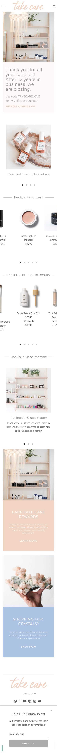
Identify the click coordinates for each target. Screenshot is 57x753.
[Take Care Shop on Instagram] (34, 701)
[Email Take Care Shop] (39, 701)
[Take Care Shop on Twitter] (15, 701)
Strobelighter (28, 218)
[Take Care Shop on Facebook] (20, 701)
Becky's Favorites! (28, 197)
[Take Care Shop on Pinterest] (29, 701)
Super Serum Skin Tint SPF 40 (28, 295)
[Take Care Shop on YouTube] (24, 701)
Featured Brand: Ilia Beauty (28, 275)
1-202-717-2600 (29, 693)
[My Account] (2, 5)
